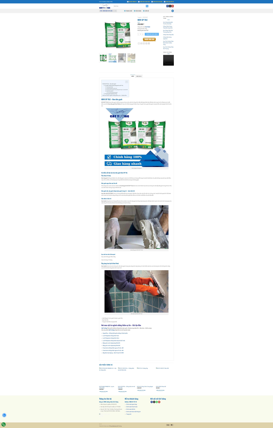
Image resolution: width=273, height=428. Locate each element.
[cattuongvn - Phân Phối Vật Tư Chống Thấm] (105, 6)
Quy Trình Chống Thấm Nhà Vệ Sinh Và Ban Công (168, 43)
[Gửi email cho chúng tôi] (170, 6)
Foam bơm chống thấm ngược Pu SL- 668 (113, 350)
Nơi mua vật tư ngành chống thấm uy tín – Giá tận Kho (115, 95)
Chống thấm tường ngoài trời (167, 38)
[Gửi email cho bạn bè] (144, 43)
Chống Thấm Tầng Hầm (168, 34)
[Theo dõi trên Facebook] (167, 6)
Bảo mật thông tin (132, 1)
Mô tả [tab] (133, 76)
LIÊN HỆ (147, 11)
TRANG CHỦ (129, 11)
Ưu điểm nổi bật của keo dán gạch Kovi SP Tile (114, 85)
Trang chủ (139, 17)
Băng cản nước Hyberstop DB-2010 (111, 345)
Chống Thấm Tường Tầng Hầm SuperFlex (167, 27)
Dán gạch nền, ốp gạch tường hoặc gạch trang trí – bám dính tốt (117, 89)
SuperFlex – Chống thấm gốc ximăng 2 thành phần (115, 333)
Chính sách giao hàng (157, 1)
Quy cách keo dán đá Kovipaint (113, 92)
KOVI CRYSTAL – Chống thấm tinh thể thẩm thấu (126, 387)
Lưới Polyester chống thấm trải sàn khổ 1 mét (114, 340)
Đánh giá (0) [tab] (138, 76)
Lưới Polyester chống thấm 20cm (111, 338)
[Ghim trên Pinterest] (146, 43)
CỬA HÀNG (138, 11)
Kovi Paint (147, 26)
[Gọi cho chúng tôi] (156, 402)
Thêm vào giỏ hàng (151, 34)
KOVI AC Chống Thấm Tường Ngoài (145, 386)
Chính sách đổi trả (170, 1)
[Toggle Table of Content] (126, 82)
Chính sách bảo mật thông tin (133, 411)
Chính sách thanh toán (145, 1)
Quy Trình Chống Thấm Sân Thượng (168, 47)
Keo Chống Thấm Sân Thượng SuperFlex (168, 31)
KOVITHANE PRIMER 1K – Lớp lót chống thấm (106, 387)
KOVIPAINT (145, 17)
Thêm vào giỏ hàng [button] (103, 391)
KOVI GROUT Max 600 (161, 386)
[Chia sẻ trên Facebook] (139, 43)
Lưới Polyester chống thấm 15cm (111, 335)
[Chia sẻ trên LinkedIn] (149, 43)
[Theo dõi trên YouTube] (172, 6)
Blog (100, 424)
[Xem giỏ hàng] (172, 11)
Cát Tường (111, 330)
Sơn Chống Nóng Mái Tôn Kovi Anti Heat (168, 23)
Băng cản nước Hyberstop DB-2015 (111, 343)
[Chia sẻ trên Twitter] (141, 43)
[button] (108, 11)
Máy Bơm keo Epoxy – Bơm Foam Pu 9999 (113, 352)
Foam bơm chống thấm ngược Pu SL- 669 (113, 348)
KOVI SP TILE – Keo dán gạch (109, 83)
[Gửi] (147, 6)
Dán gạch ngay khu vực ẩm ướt (112, 88)
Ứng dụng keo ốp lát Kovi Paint (111, 93)
